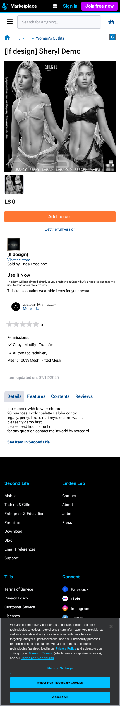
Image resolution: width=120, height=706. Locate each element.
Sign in (70, 6)
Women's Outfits (50, 38)
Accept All (60, 696)
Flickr (75, 599)
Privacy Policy (16, 598)
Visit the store (18, 260)
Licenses (12, 616)
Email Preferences (20, 549)
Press (67, 522)
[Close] (111, 626)
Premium (12, 522)
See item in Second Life (28, 442)
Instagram (79, 608)
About (67, 504)
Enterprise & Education (24, 513)
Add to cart (60, 216)
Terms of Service (18, 589)
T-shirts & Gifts (17, 504)
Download (13, 531)
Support (11, 558)
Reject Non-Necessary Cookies (60, 682)
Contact (69, 495)
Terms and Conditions (37, 658)
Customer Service (19, 607)
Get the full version (60, 229)
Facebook (79, 589)
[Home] (7, 38)
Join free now (99, 6)
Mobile (10, 495)
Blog (8, 540)
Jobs (66, 513)
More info (31, 308)
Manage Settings (60, 668)
